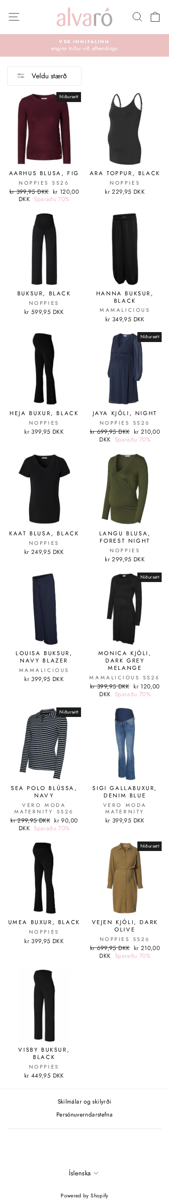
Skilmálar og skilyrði (85, 1101)
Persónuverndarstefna (84, 1114)
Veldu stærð (48, 76)
